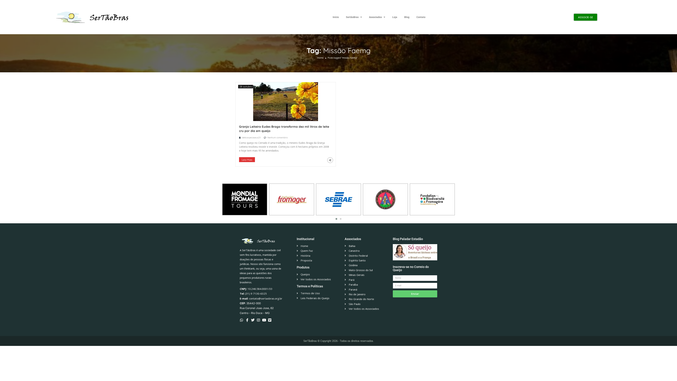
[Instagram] (258, 320)
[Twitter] (253, 320)
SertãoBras (352, 17)
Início (336, 17)
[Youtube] (264, 320)
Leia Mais (247, 159)
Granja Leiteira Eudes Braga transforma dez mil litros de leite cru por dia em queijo (284, 129)
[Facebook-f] (247, 320)
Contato (420, 17)
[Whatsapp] (241, 320)
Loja (394, 17)
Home (320, 57)
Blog (406, 17)
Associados (375, 17)
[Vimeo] (270, 320)
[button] (336, 219)
